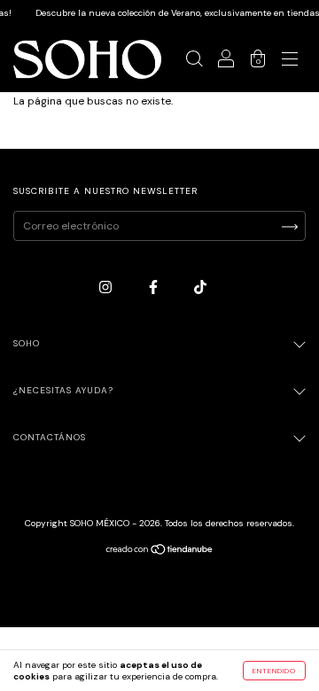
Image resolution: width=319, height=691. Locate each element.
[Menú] (290, 62)
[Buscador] (194, 62)
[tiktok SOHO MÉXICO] (200, 288)
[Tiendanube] (160, 552)
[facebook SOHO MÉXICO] (154, 288)
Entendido (274, 670)
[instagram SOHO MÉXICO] (106, 288)
